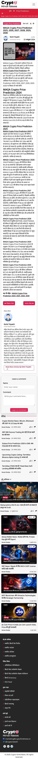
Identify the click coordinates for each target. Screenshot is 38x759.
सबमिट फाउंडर (9, 647)
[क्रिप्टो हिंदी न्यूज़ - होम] (9, 4)
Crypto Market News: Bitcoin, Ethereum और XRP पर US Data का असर (18, 422)
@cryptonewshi (11, 741)
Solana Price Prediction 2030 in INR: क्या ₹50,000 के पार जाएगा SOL (17, 444)
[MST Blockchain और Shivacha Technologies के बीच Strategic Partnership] (19, 583)
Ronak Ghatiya (6, 427)
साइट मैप (7, 708)
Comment (7, 392)
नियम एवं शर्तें (9, 695)
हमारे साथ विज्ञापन (10, 721)
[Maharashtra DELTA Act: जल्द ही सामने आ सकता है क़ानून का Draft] (19, 492)
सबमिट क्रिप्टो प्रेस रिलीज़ (12, 643)
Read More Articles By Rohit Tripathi (18, 366)
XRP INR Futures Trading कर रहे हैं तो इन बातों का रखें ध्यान (18, 433)
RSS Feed (8, 682)
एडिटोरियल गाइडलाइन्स (12, 699)
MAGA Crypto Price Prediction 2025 (17, 131)
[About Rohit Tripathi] (5, 38)
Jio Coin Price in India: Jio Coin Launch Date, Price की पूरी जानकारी (19, 626)
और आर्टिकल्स (5, 479)
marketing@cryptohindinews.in (18, 739)
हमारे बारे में (8, 725)
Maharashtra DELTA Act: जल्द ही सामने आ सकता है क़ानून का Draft (18, 506)
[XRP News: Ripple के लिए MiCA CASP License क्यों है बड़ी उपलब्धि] (19, 554)
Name (5, 383)
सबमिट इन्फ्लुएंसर (10, 656)
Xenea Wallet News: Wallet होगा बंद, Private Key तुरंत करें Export (18, 538)
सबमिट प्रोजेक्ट (9, 651)
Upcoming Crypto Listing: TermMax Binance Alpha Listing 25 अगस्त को (16, 456)
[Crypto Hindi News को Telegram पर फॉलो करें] (12, 746)
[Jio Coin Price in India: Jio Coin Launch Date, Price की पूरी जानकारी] (19, 612)
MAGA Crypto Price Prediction (15, 70)
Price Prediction (22, 11)
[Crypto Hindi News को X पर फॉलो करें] (4, 746)
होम (10, 11)
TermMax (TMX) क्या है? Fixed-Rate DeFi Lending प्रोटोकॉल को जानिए (17, 467)
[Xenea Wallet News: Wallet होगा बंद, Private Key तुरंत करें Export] (19, 524)
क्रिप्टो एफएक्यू (9, 703)
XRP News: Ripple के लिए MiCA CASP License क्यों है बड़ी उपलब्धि (19, 567)
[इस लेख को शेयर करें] (34, 427)
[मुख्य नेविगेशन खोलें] (34, 4)
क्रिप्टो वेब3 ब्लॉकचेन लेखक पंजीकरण (16, 673)
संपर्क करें (8, 717)
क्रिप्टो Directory (10, 677)
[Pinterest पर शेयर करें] (34, 23)
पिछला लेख (10, 303)
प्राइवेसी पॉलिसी (9, 691)
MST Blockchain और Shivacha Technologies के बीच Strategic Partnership (19, 596)
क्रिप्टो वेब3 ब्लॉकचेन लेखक (13, 669)
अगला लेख (28, 303)
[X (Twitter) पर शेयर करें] (31, 23)
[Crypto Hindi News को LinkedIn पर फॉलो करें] (8, 746)
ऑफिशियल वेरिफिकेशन (12, 665)
